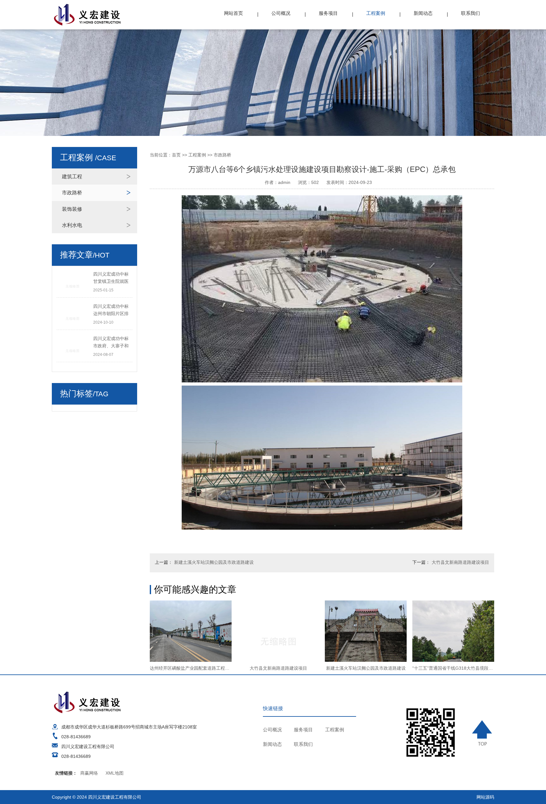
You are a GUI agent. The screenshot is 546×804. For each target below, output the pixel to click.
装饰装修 (72, 209)
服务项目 (328, 13)
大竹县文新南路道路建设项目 (460, 562)
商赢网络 (89, 773)
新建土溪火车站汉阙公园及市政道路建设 (214, 562)
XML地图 (115, 773)
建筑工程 (72, 176)
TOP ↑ (483, 733)
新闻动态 (423, 13)
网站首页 (233, 13)
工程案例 (375, 13)
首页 (176, 154)
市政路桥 (72, 192)
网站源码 (485, 797)
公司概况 (280, 13)
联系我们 (470, 13)
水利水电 (72, 225)
